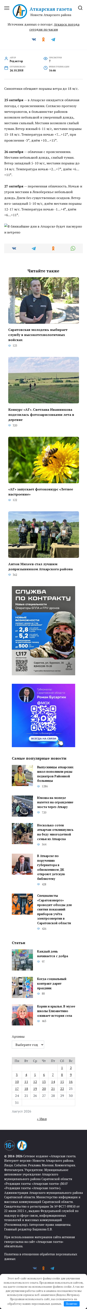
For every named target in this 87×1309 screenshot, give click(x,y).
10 (17, 1081)
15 (62, 1081)
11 (26, 1081)
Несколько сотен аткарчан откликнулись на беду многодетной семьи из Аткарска (55, 832)
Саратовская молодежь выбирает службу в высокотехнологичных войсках (38, 334)
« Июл (42, 1119)
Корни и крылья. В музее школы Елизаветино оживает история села (56, 1011)
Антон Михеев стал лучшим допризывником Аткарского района (40, 566)
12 (35, 1081)
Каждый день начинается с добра (52, 954)
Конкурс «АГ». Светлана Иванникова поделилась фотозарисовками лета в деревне (41, 414)
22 (62, 1088)
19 (35, 1088)
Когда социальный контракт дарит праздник (51, 983)
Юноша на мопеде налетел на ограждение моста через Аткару (55, 802)
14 (53, 1081)
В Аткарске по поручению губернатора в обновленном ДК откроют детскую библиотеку (51, 867)
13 (44, 1081)
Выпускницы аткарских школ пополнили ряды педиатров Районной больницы (55, 774)
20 (44, 1088)
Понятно (71, 1304)
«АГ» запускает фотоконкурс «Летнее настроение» (40, 492)
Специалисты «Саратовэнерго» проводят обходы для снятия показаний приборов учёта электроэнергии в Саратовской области (54, 909)
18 (26, 1088)
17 (17, 1088)
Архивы (18, 1036)
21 (53, 1088)
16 (71, 1081)
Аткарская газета (51, 9)
